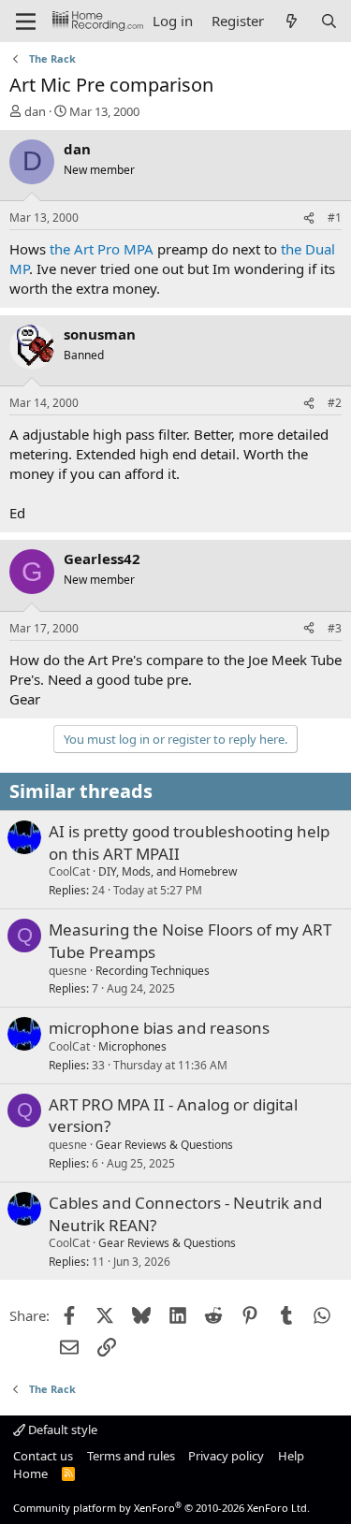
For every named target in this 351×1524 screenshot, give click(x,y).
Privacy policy (226, 1455)
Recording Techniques (152, 971)
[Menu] (26, 21)
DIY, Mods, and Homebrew (167, 871)
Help (291, 1455)
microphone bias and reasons (159, 1027)
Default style (61, 1429)
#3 (335, 628)
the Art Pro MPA (102, 248)
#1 (335, 217)
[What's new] (291, 21)
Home (30, 1473)
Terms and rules (131, 1455)
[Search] (329, 21)
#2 (335, 403)
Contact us (43, 1455)
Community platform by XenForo (161, 1508)
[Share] (309, 218)
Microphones (132, 1046)
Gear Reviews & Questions (164, 1145)
